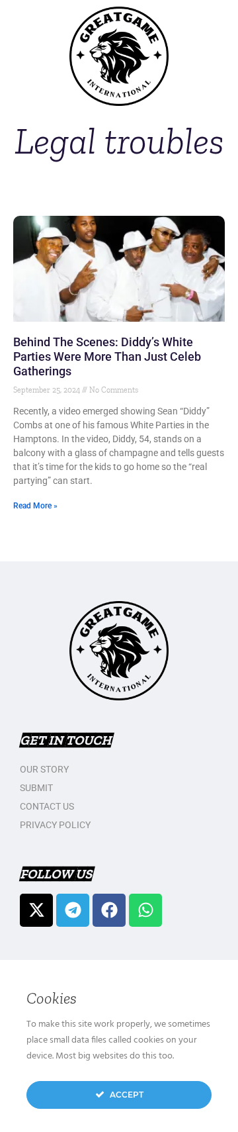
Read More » (35, 505)
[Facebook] (109, 910)
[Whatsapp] (145, 910)
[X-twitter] (36, 910)
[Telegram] (72, 910)
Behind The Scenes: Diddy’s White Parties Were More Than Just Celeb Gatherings (107, 356)
